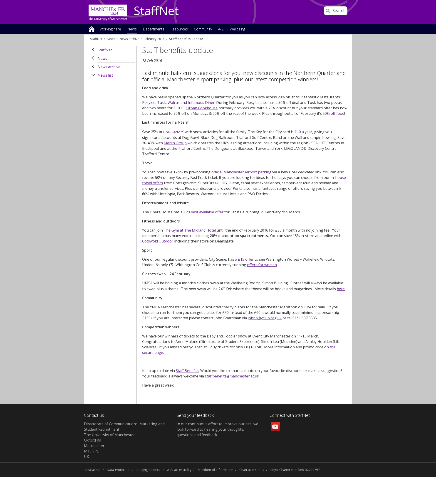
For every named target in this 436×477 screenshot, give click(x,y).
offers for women (262, 264)
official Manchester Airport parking (241, 172)
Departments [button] (153, 29)
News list (105, 75)
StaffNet (156, 10)
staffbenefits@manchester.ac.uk (232, 376)
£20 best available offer (203, 212)
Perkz (238, 188)
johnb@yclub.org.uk (265, 317)
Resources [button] (179, 29)
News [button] (132, 29)
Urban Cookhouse (202, 107)
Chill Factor (173, 132)
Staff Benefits (187, 370)
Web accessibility (179, 469)
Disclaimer (93, 469)
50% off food (333, 113)
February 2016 (154, 39)
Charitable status (251, 469)
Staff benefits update (186, 39)
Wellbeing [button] (237, 29)
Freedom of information (215, 469)
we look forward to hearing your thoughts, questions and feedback (217, 429)
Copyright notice (148, 469)
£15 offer (246, 259)
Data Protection (118, 469)
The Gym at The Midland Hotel (190, 230)
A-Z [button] (221, 29)
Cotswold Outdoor (157, 241)
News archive (129, 39)
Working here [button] (110, 29)
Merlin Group (175, 142)
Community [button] (203, 29)
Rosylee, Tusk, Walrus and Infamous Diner (178, 102)
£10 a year (303, 132)
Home (92, 29)
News (111, 39)
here (341, 288)
